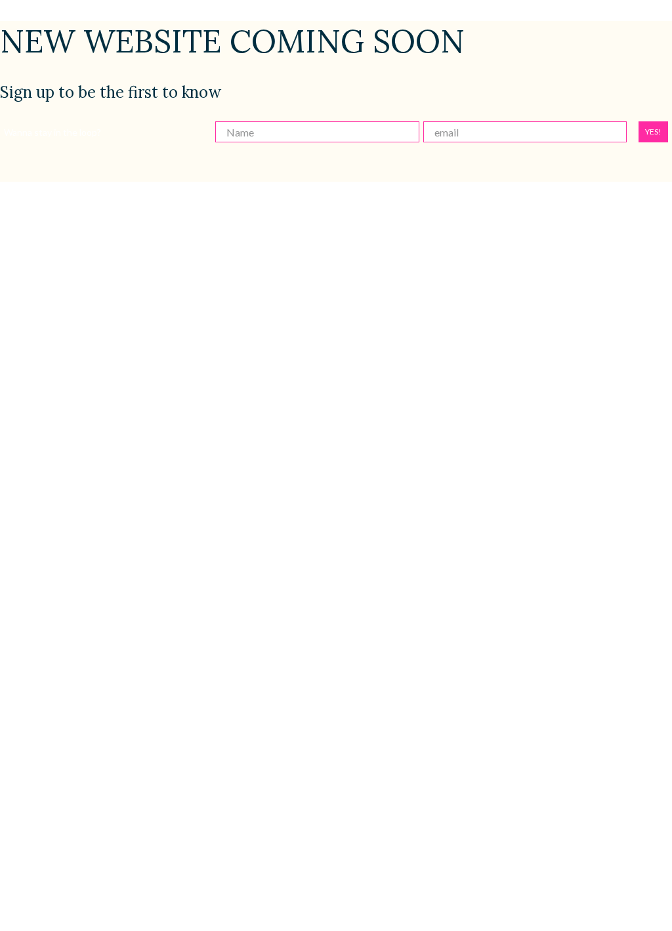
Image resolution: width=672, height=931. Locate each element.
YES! (653, 131)
